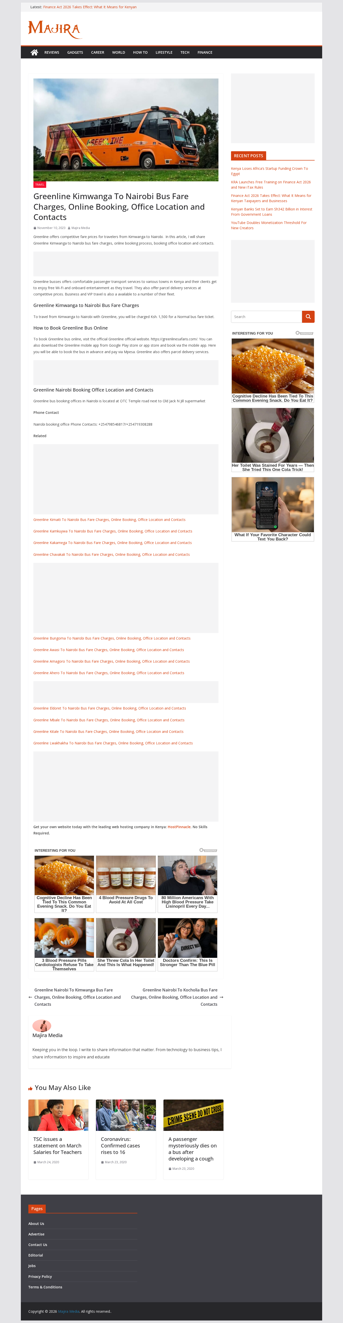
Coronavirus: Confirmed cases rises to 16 (120, 1145)
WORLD (118, 52)
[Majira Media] (34, 52)
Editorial (35, 1255)
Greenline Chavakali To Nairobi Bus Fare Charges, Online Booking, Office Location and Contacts (111, 554)
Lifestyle (164, 52)
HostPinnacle (179, 826)
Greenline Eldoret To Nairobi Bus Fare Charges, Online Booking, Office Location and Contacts (109, 708)
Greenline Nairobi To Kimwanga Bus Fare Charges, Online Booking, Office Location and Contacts (77, 997)
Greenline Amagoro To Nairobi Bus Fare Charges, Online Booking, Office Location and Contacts (111, 661)
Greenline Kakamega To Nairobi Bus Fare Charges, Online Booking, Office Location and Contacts (112, 542)
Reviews (51, 52)
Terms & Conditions (45, 1287)
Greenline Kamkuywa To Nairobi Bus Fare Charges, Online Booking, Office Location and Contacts (112, 531)
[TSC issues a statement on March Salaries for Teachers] (58, 1103)
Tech (185, 52)
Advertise (36, 1234)
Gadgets (75, 52)
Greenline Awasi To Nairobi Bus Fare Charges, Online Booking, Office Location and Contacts (108, 649)
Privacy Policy (40, 1276)
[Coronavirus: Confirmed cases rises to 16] (126, 1103)
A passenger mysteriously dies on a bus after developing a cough (192, 1149)
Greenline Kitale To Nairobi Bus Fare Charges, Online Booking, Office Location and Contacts (108, 731)
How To (140, 52)
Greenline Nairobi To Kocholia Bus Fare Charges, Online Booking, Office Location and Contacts (174, 997)
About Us (36, 1223)
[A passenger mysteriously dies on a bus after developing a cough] (193, 1103)
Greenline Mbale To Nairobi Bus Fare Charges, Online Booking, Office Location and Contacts (109, 720)
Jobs (32, 1265)
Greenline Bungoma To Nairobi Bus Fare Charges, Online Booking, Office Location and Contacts (112, 638)
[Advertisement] (125, 264)
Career (97, 52)
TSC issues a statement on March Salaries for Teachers (57, 1145)
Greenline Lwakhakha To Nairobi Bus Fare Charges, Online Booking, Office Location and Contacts (113, 743)
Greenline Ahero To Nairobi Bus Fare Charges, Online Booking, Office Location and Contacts (108, 672)
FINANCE (205, 52)
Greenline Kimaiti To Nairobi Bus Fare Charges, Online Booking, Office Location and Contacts (109, 519)
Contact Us (37, 1244)
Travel (39, 184)
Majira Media (81, 228)
